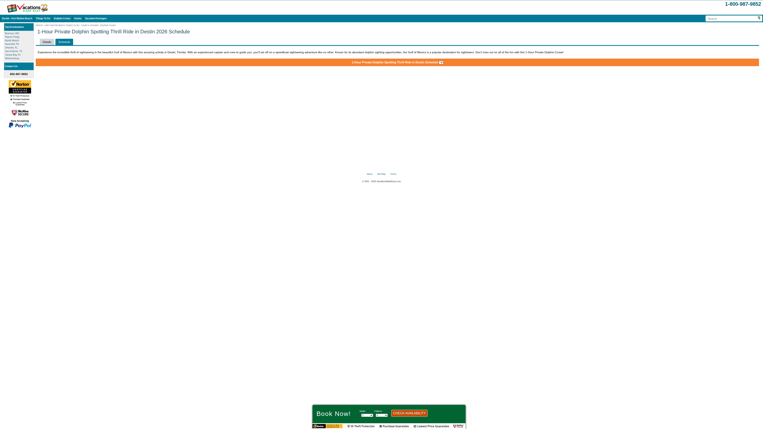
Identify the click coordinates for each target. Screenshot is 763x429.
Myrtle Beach (12, 40)
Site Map (381, 174)
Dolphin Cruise (62, 18)
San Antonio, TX (13, 51)
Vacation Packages (96, 18)
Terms (393, 174)
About (369, 174)
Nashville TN (12, 44)
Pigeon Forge (12, 37)
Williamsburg (12, 58)
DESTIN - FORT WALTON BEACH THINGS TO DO (57, 25)
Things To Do (43, 18)
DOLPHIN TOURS (108, 25)
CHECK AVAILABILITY (409, 413)
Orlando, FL (11, 47)
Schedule (64, 41)
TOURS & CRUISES (89, 25)
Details (47, 41)
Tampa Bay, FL (13, 54)
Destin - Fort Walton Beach (17, 18)
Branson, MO (12, 33)
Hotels (77, 18)
